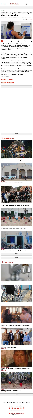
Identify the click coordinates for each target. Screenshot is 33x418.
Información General (5, 158)
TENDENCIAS (3, 324)
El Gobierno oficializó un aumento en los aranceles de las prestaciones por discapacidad (15, 304)
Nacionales (3, 10)
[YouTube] (9, 408)
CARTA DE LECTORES (15, 402)
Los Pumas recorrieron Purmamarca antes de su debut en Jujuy (15, 205)
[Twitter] (15, 408)
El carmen (2, 346)
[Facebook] (18, 408)
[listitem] (5, 3)
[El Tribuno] (14, 4)
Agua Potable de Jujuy (5, 281)
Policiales (3, 181)
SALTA (20, 402)
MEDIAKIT (21, 410)
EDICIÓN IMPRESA (9, 402)
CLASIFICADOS (28, 402)
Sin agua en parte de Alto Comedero (7, 282)
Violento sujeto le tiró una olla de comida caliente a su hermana (15, 251)
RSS (23, 410)
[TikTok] (12, 408)
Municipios (3, 204)
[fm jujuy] (26, 4)
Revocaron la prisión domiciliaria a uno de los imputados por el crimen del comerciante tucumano (15, 369)
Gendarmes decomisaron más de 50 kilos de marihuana (13, 228)
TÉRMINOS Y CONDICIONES (12, 410)
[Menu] (1, 3)
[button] (11, 41)
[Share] (2, 41)
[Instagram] (23, 408)
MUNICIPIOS (4, 402)
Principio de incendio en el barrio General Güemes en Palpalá (10, 390)
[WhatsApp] (21, 408)
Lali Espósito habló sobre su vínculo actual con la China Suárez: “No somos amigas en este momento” (15, 326)
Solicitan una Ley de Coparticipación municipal (8, 347)
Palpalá (2, 389)
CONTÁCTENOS (18, 410)
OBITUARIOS (23, 402)
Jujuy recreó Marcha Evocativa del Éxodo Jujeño (11, 160)
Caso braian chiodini (5, 367)
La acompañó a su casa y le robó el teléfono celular (12, 182)
